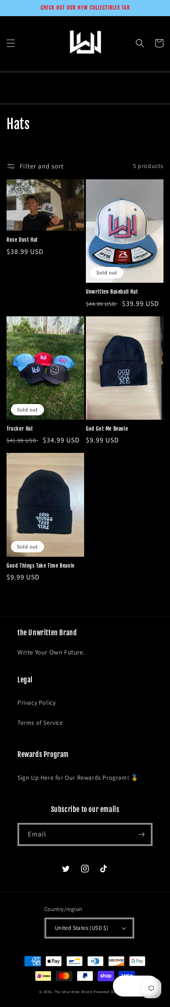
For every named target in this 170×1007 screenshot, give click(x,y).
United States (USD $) (81, 928)
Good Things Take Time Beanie (41, 565)
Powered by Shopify (112, 991)
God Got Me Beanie (107, 428)
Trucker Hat (20, 428)
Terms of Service (40, 722)
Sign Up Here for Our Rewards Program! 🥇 (77, 777)
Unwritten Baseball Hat (112, 291)
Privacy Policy (36, 702)
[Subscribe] (141, 834)
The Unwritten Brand (73, 991)
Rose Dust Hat (22, 239)
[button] (10, 43)
